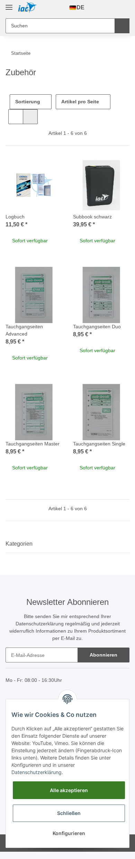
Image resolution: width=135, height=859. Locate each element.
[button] (100, 8)
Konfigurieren (69, 833)
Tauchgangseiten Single (99, 443)
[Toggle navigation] (9, 4)
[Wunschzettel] (112, 8)
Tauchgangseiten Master (33, 443)
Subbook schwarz (92, 216)
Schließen (69, 813)
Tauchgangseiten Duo (97, 326)
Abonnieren (103, 655)
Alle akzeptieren (69, 790)
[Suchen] (122, 25)
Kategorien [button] (19, 544)
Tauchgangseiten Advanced (24, 330)
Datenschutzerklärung (40, 623)
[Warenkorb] (123, 8)
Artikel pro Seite (80, 101)
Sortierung (27, 101)
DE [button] (80, 7)
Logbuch (15, 216)
